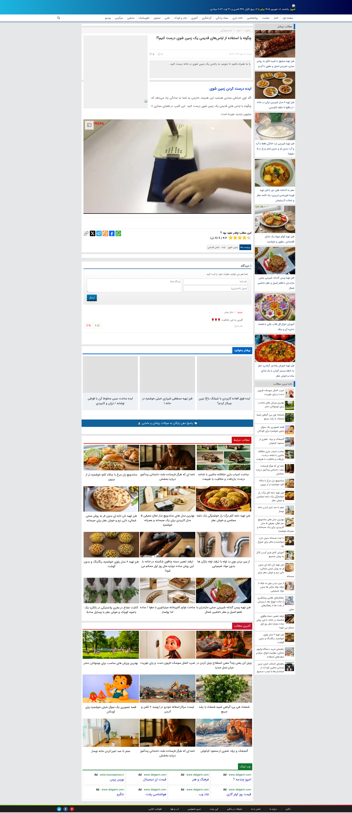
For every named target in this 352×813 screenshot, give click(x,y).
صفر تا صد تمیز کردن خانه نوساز (110, 751)
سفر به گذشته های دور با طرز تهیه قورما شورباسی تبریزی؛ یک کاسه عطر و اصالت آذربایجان (275, 195)
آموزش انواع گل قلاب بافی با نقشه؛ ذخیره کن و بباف (276, 326)
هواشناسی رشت (156, 794)
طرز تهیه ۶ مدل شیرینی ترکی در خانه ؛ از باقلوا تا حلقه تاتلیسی (275, 104)
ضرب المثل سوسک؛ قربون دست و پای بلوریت (167, 663)
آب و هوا (174, 809)
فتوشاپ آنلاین (155, 809)
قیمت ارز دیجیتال (154, 779)
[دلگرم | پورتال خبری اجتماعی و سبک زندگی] (290, 6)
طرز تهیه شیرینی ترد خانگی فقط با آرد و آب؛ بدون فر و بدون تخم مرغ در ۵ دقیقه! (275, 149)
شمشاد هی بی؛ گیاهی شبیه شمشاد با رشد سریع (224, 709)
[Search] (58, 18)
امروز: (292, 9)
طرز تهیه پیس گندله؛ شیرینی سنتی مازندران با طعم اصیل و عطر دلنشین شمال (276, 283)
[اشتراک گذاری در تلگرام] (99, 233)
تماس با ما (256, 809)
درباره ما (273, 809)
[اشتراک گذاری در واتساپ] (118, 233)
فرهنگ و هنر (200, 779)
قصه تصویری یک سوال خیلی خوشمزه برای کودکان (110, 709)
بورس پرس (117, 779)
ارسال (92, 298)
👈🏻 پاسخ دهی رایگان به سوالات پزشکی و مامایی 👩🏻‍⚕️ (167, 423)
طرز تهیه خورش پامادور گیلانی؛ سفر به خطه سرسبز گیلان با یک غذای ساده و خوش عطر (276, 371)
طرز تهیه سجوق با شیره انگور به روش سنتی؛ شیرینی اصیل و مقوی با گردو (275, 63)
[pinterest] (72, 809)
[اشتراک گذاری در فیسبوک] (112, 233)
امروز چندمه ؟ (242, 779)
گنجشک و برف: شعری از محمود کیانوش (224, 751)
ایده (223, 247)
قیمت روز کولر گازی (239, 794)
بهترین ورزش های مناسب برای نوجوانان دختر (111, 663)
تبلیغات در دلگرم (234, 809)
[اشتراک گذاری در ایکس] (92, 233)
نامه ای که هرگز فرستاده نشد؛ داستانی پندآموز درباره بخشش (167, 753)
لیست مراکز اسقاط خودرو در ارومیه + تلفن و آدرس (167, 709)
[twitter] (59, 809)
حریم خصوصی (194, 809)
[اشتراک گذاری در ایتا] (105, 233)
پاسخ (236, 326)
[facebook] (65, 809)
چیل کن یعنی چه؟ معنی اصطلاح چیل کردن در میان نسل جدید (224, 665)
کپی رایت (214, 809)
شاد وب (204, 794)
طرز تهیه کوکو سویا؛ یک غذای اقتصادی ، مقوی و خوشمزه (279, 239)
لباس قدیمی (213, 247)
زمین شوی (233, 247)
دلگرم (120, 794)
